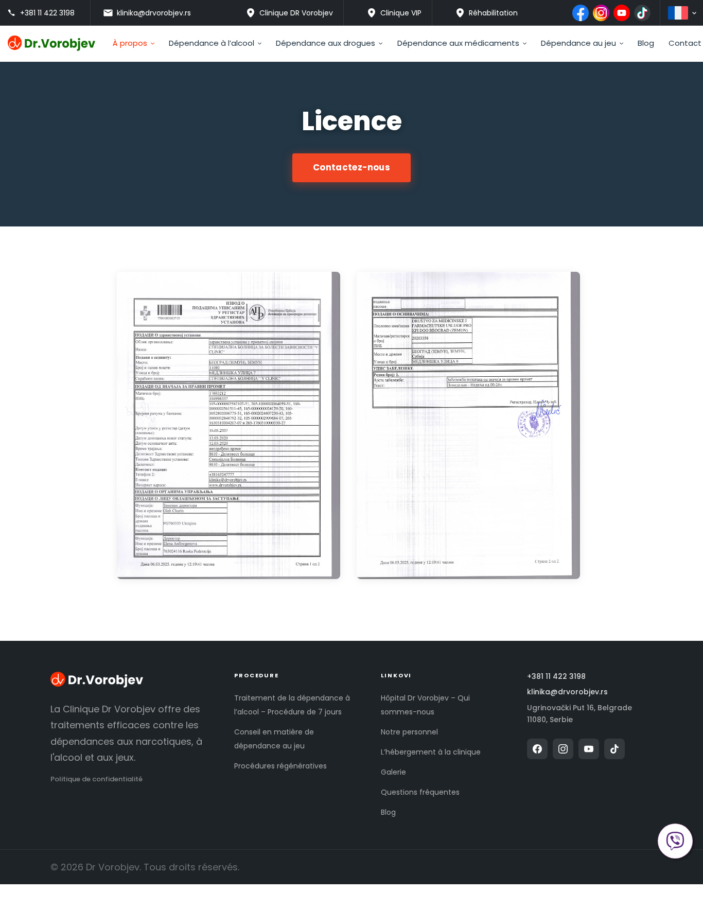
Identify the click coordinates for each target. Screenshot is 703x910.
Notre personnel (409, 732)
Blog (388, 812)
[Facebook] (580, 13)
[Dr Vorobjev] (96, 681)
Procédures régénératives (280, 766)
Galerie (393, 772)
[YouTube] (621, 13)
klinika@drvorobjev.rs (567, 692)
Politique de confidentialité (96, 779)
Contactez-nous (351, 167)
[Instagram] (601, 13)
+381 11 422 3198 (556, 676)
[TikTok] (642, 13)
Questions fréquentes (420, 792)
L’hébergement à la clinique (431, 752)
